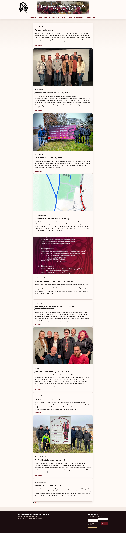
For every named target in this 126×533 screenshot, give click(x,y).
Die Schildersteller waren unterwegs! (50, 460)
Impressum (20, 530)
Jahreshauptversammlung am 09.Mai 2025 (52, 371)
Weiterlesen (39, 45)
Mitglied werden (91, 17)
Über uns (47, 17)
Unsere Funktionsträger (76, 17)
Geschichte (55, 17)
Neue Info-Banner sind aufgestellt (49, 158)
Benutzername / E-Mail (92, 517)
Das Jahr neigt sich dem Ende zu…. (49, 485)
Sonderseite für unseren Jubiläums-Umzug (52, 218)
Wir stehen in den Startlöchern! (47, 399)
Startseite (33, 17)
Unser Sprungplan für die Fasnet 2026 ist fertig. (54, 281)
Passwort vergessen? (92, 527)
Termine (64, 17)
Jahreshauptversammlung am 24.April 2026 (52, 93)
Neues (40, 17)
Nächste (37, 502)
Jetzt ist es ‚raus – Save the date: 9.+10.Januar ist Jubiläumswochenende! (54, 308)
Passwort (100, 516)
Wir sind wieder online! (44, 30)
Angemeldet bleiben (92, 524)
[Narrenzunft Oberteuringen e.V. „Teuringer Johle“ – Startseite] (23, 7)
